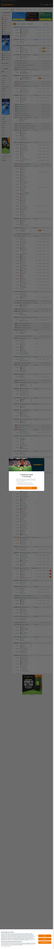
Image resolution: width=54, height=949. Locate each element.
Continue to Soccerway (26, 488)
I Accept (44, 935)
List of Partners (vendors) (6, 946)
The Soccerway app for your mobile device (25, 484)
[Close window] (42, 460)
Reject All (45, 939)
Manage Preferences (45, 942)
